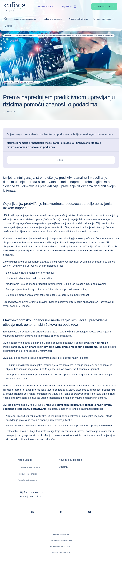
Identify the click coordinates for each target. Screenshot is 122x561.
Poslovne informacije (27, 474)
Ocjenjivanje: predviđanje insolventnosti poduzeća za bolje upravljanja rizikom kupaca (60, 134)
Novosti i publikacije (70, 459)
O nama (63, 466)
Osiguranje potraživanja (29, 467)
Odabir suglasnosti (61, 552)
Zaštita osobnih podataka (61, 540)
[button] (6, 18)
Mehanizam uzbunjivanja (61, 546)
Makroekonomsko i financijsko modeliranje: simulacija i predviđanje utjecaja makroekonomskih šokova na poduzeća (54, 144)
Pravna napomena (61, 534)
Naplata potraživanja (27, 480)
